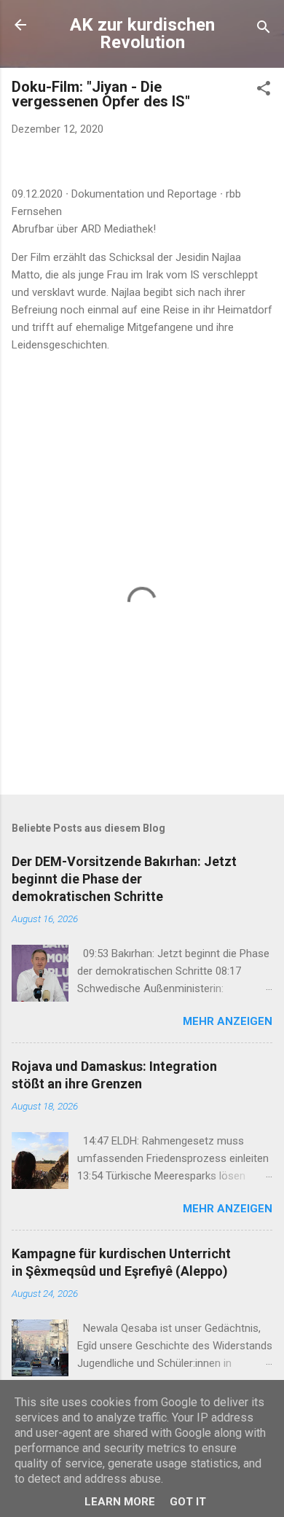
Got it (188, 1501)
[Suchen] (263, 29)
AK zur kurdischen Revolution (142, 33)
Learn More (119, 1501)
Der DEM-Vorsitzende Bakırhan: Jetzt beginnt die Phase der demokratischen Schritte (124, 879)
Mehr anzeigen (227, 1021)
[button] (263, 90)
